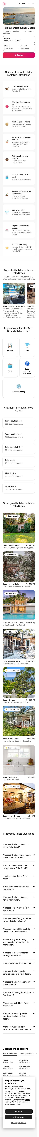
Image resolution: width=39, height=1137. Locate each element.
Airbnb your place (26, 3)
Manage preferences (18, 1123)
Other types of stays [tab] (27, 1053)
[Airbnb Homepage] (4, 3)
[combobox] (18, 40)
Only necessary (18, 1117)
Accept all (18, 1111)
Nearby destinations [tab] (10, 1053)
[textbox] (10, 48)
